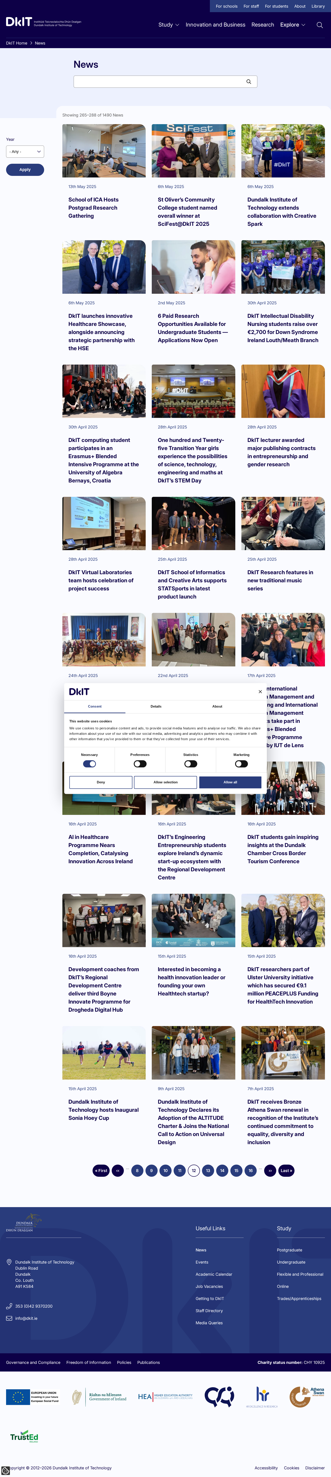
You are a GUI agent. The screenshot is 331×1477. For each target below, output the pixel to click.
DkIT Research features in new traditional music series (280, 580)
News (40, 43)
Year (10, 139)
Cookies (291, 1468)
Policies (124, 1362)
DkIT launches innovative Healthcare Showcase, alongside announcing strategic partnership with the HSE (101, 332)
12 (196, 1172)
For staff (251, 6)
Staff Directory (209, 1310)
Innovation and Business (215, 24)
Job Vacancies (209, 1286)
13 (210, 1172)
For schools (227, 6)
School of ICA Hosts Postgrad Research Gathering (93, 207)
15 (238, 1172)
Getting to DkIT (210, 1298)
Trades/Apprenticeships (299, 1298)
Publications (148, 1362)
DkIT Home (16, 43)
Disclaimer (315, 1468)
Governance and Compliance (33, 1362)
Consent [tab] (95, 706)
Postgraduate (289, 1250)
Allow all (230, 782)
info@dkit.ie (26, 1318)
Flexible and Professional (300, 1274)
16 (253, 1172)
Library (318, 6)
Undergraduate (291, 1262)
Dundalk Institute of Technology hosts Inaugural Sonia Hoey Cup (103, 1109)
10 (167, 1172)
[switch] (140, 763)
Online (283, 1286)
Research (263, 24)
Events (202, 1262)
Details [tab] (156, 706)
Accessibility (266, 1468)
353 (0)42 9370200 (33, 1306)
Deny (101, 782)
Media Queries (209, 1322)
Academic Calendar (214, 1274)
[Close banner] (260, 691)
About (300, 6)
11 (182, 1172)
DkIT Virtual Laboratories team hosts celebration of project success (101, 580)
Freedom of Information (88, 1362)
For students (276, 6)
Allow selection (166, 782)
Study (166, 24)
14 (224, 1172)
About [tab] (217, 706)
